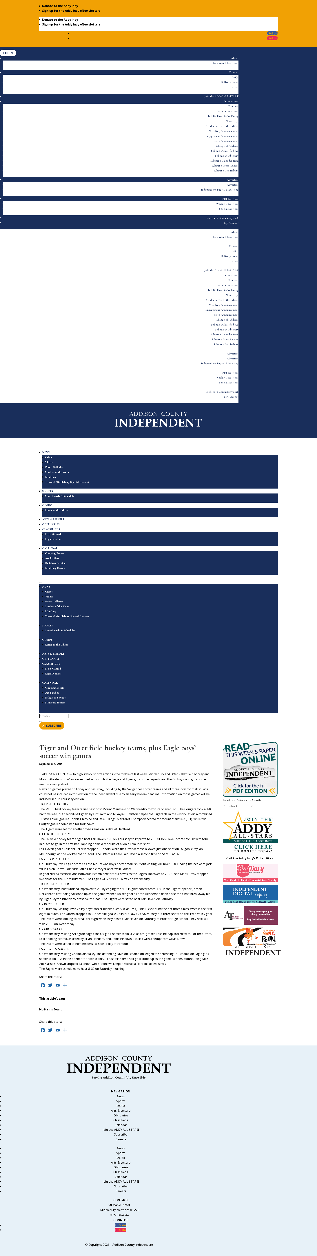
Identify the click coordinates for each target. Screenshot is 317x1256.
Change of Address (227, 146)
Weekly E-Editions (227, 204)
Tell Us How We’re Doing (222, 116)
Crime (48, 457)
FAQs (235, 77)
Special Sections (228, 209)
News (121, 1096)
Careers (233, 87)
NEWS (46, 452)
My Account (231, 223)
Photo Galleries (54, 467)
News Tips (232, 121)
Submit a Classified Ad (224, 151)
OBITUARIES (51, 524)
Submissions (231, 101)
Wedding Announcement (223, 131)
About (234, 58)
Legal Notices (53, 539)
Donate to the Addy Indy (60, 6)
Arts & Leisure (120, 1111)
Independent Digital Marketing (219, 189)
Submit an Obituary (226, 156)
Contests (233, 106)
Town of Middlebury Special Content (67, 482)
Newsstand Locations (225, 63)
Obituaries (121, 1115)
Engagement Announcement (221, 136)
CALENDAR (50, 548)
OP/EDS (47, 505)
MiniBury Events (55, 568)
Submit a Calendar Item (224, 160)
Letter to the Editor (56, 510)
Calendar (121, 1125)
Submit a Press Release (225, 165)
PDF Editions (230, 199)
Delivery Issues (229, 82)
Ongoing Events (54, 553)
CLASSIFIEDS (51, 529)
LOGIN (8, 53)
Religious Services (56, 563)
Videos (49, 462)
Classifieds (120, 1120)
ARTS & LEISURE (53, 519)
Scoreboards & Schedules (60, 496)
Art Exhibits (52, 558)
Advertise (232, 180)
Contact (233, 72)
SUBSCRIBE (53, 726)
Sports (120, 1101)
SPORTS (47, 491)
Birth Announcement (226, 141)
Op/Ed (120, 1106)
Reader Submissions (226, 111)
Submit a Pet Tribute (226, 170)
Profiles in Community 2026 (222, 218)
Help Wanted (53, 534)
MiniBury (50, 477)
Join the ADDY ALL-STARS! (221, 96)
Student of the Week (57, 472)
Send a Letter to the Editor (222, 126)
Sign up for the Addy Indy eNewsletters (71, 11)
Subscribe (120, 1134)
